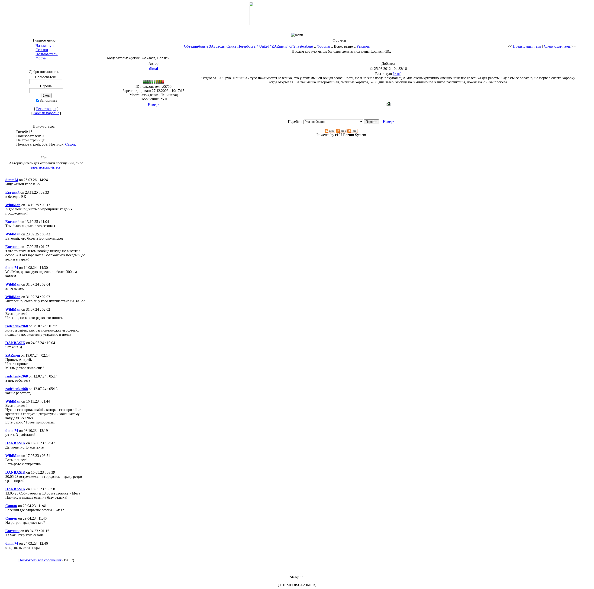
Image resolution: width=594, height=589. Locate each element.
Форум (41, 58)
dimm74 (11, 180)
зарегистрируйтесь (46, 167)
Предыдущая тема (527, 46)
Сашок (70, 144)
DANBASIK (15, 343)
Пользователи (47, 54)
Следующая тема (557, 46)
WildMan (12, 205)
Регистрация (46, 109)
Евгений (12, 192)
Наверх (153, 105)
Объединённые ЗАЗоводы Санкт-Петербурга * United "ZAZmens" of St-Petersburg (248, 46)
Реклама (363, 46)
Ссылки (42, 50)
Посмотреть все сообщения (39, 560)
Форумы (323, 46)
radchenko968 (16, 326)
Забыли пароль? (46, 113)
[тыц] (397, 74)
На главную (45, 46)
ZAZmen (12, 355)
